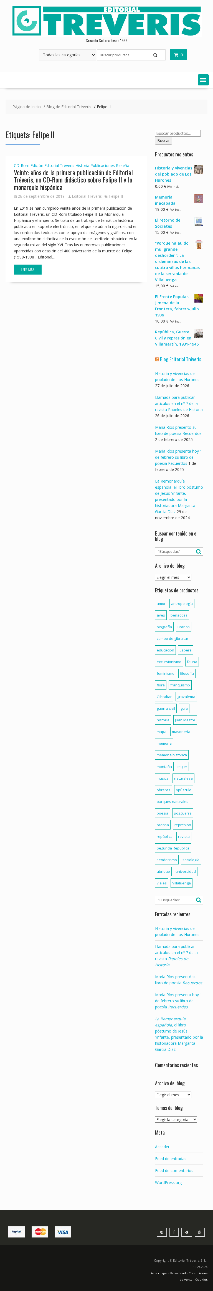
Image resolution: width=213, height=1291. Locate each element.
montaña (164, 766)
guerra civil (166, 708)
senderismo (167, 859)
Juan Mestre (185, 719)
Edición (37, 165)
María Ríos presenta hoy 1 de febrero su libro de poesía (178, 1001)
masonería (181, 731)
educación (165, 650)
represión (182, 824)
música (163, 778)
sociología (190, 859)
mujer (182, 766)
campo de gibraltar (172, 638)
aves (161, 615)
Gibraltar (164, 696)
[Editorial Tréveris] (106, 35)
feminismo (165, 673)
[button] (203, 79)
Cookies (201, 1279)
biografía (164, 626)
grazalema (186, 696)
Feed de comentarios (174, 1170)
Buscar (163, 140)
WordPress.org (168, 1182)
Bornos (184, 626)
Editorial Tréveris (59, 165)
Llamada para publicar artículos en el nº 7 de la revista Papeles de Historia (179, 403)
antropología (182, 603)
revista (184, 836)
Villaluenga (181, 883)
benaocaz (179, 615)
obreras (163, 789)
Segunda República (173, 848)
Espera (186, 650)
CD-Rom (21, 165)
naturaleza (183, 778)
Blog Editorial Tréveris (180, 359)
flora (161, 685)
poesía (162, 813)
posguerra (183, 813)
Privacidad (178, 1273)
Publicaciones (102, 165)
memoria (164, 743)
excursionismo (169, 661)
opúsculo (183, 789)
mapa (161, 731)
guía (184, 708)
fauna (192, 661)
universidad (186, 871)
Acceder (162, 1146)
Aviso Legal (159, 1273)
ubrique (163, 871)
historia (163, 719)
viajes (162, 883)
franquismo (180, 685)
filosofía (187, 673)
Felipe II (116, 196)
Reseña (122, 165)
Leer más (27, 269)
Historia (82, 165)
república (165, 836)
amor (161, 603)
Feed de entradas (170, 1158)
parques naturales (172, 801)
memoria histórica (172, 754)
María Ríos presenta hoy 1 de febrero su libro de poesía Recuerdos (178, 457)
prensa (163, 824)
